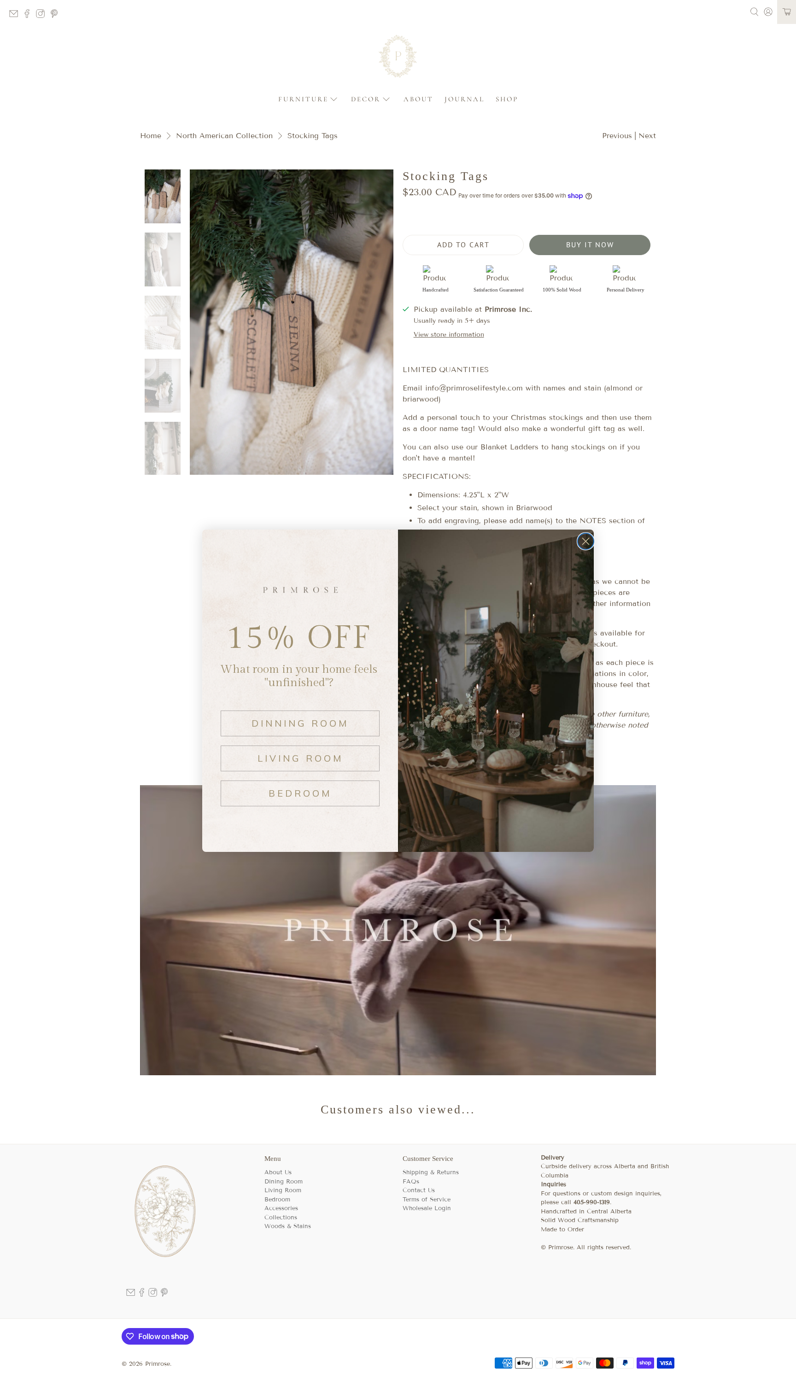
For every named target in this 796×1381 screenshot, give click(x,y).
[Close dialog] (586, 541)
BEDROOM (300, 793)
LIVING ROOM (300, 758)
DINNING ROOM (300, 723)
